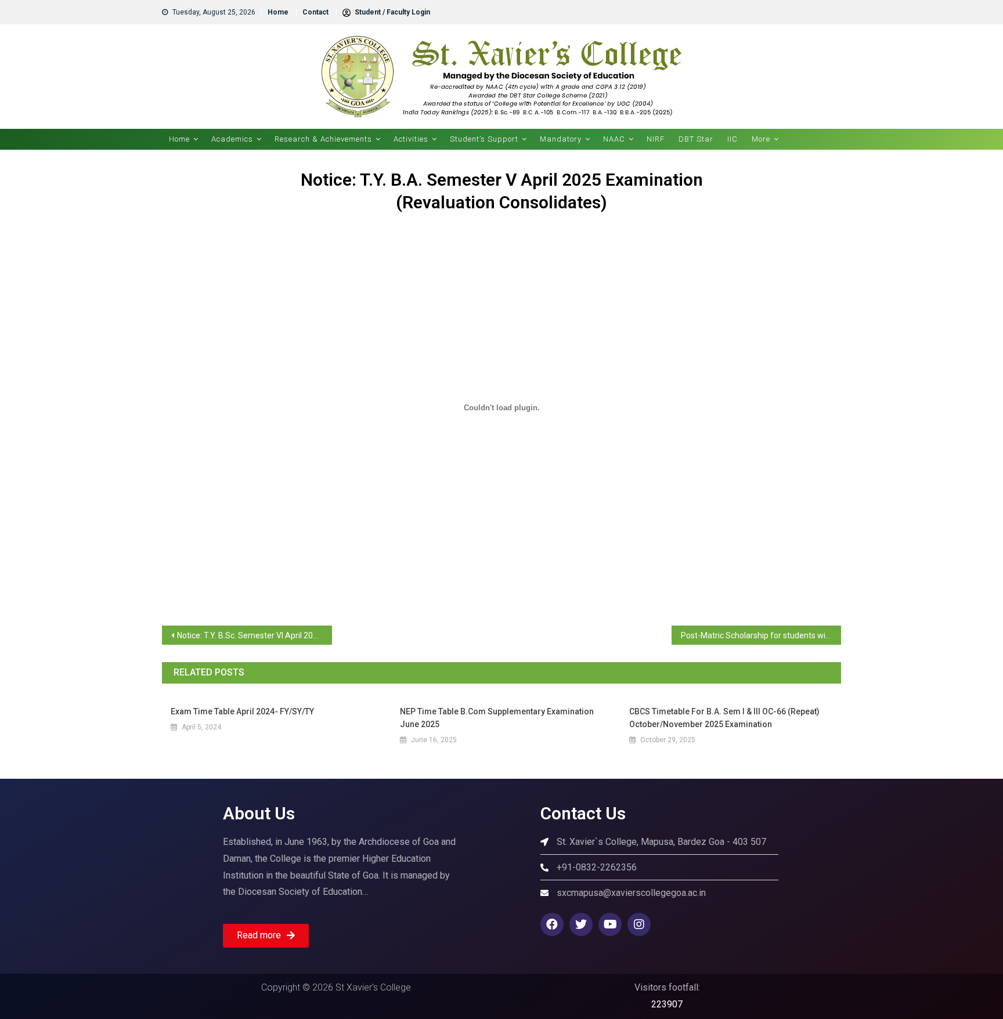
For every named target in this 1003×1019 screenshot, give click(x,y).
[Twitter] (581, 924)
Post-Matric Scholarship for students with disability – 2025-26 (761, 635)
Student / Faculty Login (391, 12)
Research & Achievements (323, 139)
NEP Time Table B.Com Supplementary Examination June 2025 (497, 718)
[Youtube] (610, 924)
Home (278, 12)
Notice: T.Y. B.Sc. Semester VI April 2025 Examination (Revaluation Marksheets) (254, 635)
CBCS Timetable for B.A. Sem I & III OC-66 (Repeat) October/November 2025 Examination (724, 718)
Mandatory (561, 139)
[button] (266, 936)
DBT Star (696, 139)
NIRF (656, 139)
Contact (315, 12)
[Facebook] (552, 924)
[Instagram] (639, 924)
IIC (732, 139)
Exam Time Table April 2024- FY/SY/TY (242, 711)
